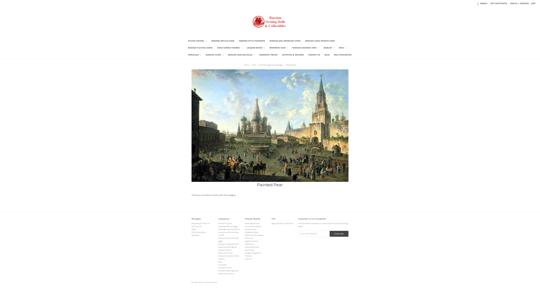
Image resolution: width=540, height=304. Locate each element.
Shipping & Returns (293, 54)
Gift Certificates (498, 3)
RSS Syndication (343, 54)
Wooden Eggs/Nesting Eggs (271, 65)
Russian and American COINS (285, 41)
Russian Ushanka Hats (304, 47)
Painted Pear (291, 65)
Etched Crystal (196, 41)
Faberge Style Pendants (252, 41)
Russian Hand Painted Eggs (320, 41)
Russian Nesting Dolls (240, 54)
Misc (342, 47)
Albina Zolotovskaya (254, 235)
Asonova (249, 238)
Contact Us (314, 54)
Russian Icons (214, 54)
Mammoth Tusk (277, 47)
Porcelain (193, 54)
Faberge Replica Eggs (222, 41)
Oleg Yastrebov (251, 232)
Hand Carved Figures (228, 47)
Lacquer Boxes (255, 47)
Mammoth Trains (268, 54)
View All (248, 259)
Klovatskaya (250, 229)
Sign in (513, 3)
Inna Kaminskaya (253, 226)
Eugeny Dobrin (251, 241)
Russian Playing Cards (200, 47)
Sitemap (195, 235)
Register (524, 3)
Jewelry (328, 47)
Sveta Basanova (252, 223)
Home (246, 65)
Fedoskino (249, 244)
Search (483, 3)
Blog (326, 54)
